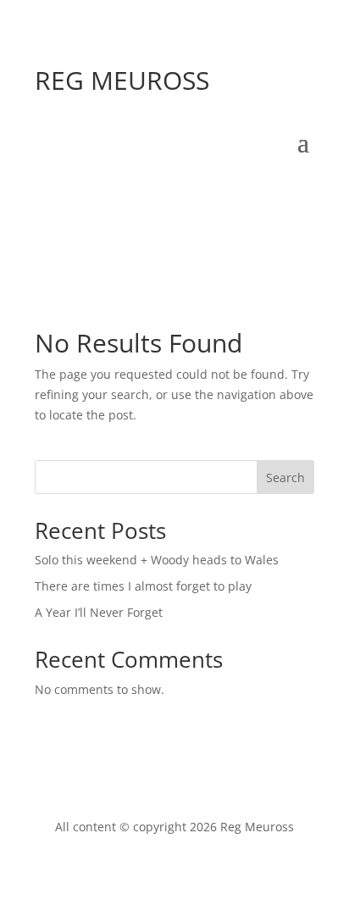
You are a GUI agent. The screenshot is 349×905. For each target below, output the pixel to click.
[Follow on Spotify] (165, 193)
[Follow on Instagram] (233, 193)
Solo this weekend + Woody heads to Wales (157, 560)
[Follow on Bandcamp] (266, 193)
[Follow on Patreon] (300, 193)
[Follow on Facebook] (131, 193)
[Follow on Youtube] (199, 193)
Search (285, 477)
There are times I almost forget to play (143, 586)
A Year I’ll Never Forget (99, 612)
